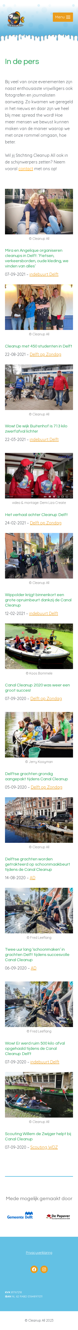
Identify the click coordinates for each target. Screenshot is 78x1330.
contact (26, 168)
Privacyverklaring (39, 1253)
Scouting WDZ (44, 1147)
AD (32, 877)
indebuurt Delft (44, 274)
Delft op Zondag (45, 354)
